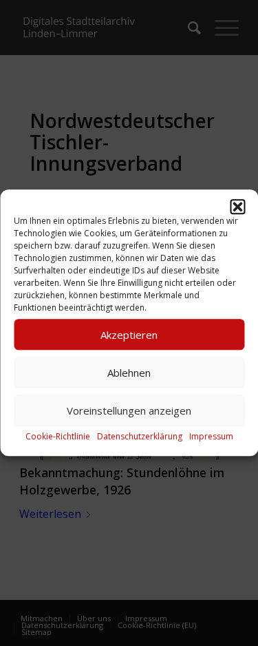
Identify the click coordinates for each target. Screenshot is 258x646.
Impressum (211, 436)
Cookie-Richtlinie (57, 436)
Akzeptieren (129, 335)
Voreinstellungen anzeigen (129, 410)
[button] (237, 206)
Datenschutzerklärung (139, 436)
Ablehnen (129, 372)
